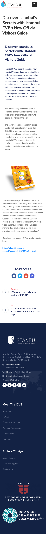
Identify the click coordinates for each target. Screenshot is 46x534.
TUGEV (5, 417)
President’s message (11, 428)
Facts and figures (10, 463)
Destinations (8, 469)
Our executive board (11, 422)
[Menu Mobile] (34, 4)
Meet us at (7, 439)
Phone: (18, 372)
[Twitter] (20, 275)
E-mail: (17, 376)
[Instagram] (14, 385)
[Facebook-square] (4, 385)
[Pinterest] (26, 275)
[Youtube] (24, 385)
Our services (8, 433)
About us (6, 411)
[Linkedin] (32, 275)
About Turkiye (9, 458)
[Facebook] (14, 275)
